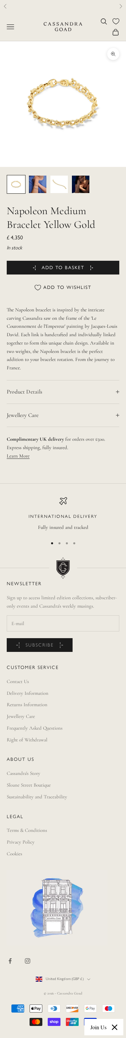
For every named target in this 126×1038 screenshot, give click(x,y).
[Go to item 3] (59, 184)
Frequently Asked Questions (34, 728)
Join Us (98, 1027)
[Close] (114, 1027)
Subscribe (40, 645)
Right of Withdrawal (27, 740)
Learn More (18, 456)
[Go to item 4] (80, 184)
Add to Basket (63, 267)
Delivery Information (27, 693)
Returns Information (27, 704)
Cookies (14, 854)
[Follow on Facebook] (10, 961)
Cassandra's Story (23, 773)
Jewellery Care (21, 716)
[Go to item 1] (16, 184)
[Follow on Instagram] (27, 961)
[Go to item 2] (37, 184)
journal (81, 6)
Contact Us (18, 681)
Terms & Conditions (27, 830)
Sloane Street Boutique (29, 785)
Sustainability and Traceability (37, 797)
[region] (63, 514)
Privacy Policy (21, 842)
